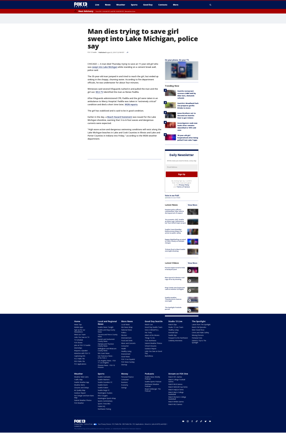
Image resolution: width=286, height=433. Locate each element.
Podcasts (149, 373)
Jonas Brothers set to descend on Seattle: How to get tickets (186, 115)
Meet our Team (80, 334)
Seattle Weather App (81, 382)
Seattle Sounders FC (105, 382)
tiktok (196, 421)
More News (127, 321)
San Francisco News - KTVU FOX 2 (105, 357)
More (175, 4)
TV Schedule (78, 340)
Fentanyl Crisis (197, 338)
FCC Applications (80, 364)
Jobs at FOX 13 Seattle (82, 345)
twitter (205, 421)
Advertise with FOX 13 (82, 353)
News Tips (78, 324)
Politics (123, 332)
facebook (192, 421)
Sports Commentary (105, 401)
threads (201, 421)
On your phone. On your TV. (177, 60)
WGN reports (131, 104)
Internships (78, 348)
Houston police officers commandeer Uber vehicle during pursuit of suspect (174, 211)
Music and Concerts (128, 343)
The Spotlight (199, 321)
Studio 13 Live (175, 321)
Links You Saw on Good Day (153, 352)
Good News (125, 357)
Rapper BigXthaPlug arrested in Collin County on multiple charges (175, 241)
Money (124, 373)
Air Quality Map (79, 390)
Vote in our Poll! (172, 195)
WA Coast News (103, 353)
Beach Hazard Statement (119, 117)
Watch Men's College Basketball (176, 393)
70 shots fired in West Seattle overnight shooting (175, 250)
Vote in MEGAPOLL (152, 330)
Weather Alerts (79, 385)
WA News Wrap (126, 327)
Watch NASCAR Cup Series (178, 387)
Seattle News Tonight (105, 327)
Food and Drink (126, 340)
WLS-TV (99, 92)
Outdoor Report (150, 349)
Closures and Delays (81, 388)
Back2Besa (149, 356)
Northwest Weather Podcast (152, 385)
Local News (125, 324)
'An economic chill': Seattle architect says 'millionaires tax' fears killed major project (175, 221)
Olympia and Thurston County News (106, 345)
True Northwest (150, 340)
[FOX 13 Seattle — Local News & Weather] (81, 4)
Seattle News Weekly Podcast (152, 378)
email (210, 421)
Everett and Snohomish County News (106, 340)
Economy (124, 385)
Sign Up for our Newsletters (79, 331)
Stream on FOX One (178, 373)
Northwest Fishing (104, 409)
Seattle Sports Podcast (153, 382)
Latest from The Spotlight (201, 324)
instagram (187, 421)
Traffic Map (78, 379)
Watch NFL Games (175, 377)
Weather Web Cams (81, 377)
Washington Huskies (105, 393)
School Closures (150, 346)
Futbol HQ (101, 406)
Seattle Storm (103, 385)
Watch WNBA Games (176, 402)
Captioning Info (79, 356)
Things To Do (150, 338)
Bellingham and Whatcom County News (107, 350)
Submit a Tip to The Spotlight (199, 341)
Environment (125, 354)
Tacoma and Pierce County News (107, 335)
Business (124, 382)
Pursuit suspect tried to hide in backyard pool (175, 268)
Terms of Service (183, 187)
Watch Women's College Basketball (177, 398)
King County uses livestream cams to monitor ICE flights (175, 288)
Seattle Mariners (104, 379)
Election (124, 335)
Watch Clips (172, 324)
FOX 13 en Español (128, 359)
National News (126, 330)
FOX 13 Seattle (92, 52)
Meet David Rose (198, 330)
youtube (183, 421)
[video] (192, 270)
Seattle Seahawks (104, 377)
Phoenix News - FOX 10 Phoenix (106, 366)
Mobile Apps (78, 327)
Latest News (171, 205)
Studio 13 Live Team (175, 327)
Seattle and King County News (106, 331)
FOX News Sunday (128, 362)
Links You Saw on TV (81, 337)
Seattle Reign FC (104, 390)
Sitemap (124, 365)
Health (123, 349)
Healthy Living (126, 351)
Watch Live (149, 324)
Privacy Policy (184, 185)
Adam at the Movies (152, 335)
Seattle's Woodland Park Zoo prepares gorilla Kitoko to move (187, 105)
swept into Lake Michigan (104, 67)
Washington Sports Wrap (107, 398)
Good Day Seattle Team (153, 327)
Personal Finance (127, 377)
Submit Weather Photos (153, 343)
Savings (124, 388)
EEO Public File (79, 361)
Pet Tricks (148, 332)
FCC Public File (79, 359)
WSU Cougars (103, 396)
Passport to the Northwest (178, 338)
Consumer (125, 346)
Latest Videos (172, 263)
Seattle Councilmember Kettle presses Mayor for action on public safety (173, 231)
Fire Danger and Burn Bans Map (84, 397)
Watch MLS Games (175, 404)
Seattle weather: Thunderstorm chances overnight (173, 299)
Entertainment (126, 338)
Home (77, 321)
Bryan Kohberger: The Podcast (153, 390)
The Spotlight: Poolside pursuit (173, 308)
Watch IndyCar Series (176, 390)
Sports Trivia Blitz (104, 404)
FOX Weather (79, 403)
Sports (101, 373)
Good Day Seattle (154, 321)
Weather (78, 373)
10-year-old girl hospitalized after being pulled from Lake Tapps (187, 137)
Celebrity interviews (175, 340)
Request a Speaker (81, 351)
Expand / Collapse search (210, 4)
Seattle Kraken (103, 388)
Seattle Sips (172, 335)
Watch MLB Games (175, 384)
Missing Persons (198, 335)
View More (192, 205)
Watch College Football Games (176, 380)
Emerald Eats (173, 332)
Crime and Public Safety (200, 332)
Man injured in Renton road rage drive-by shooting (174, 278)
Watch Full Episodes (199, 327)
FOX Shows (78, 342)
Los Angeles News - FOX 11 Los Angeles (107, 362)
